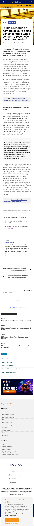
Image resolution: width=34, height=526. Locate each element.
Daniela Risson (9, 242)
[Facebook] (24, 6)
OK (12, 520)
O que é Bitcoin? (6, 359)
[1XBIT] (17, 387)
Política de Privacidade (16, 475)
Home (5, 23)
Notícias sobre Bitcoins (8, 414)
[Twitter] (21, 6)
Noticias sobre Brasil (7, 422)
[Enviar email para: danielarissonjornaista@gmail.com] (5, 256)
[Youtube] (27, 6)
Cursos (3, 433)
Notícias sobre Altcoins (8, 417)
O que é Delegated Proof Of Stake (10, 454)
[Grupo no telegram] (30, 6)
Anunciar (13, 478)
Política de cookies (10, 515)
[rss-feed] (24, 9)
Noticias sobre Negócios (8, 425)
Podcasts (4, 427)
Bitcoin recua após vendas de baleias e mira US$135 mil (15, 346)
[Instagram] (18, 6)
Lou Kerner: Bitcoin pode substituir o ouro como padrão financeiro (16, 99)
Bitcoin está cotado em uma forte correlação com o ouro (15, 201)
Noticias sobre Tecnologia (8, 420)
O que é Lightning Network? (9, 452)
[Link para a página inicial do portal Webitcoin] (17, 464)
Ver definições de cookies (11, 523)
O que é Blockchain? (7, 366)
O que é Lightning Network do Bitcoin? (12, 369)
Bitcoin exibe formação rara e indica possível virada (16, 329)
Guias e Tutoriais (6, 430)
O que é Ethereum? (7, 362)
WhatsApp (24, 217)
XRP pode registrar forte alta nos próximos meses (15, 338)
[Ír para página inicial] (17, 2)
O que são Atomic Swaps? (9, 372)
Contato (13, 471)
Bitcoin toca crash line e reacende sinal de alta (16, 321)
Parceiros (13, 482)
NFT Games (5, 435)
